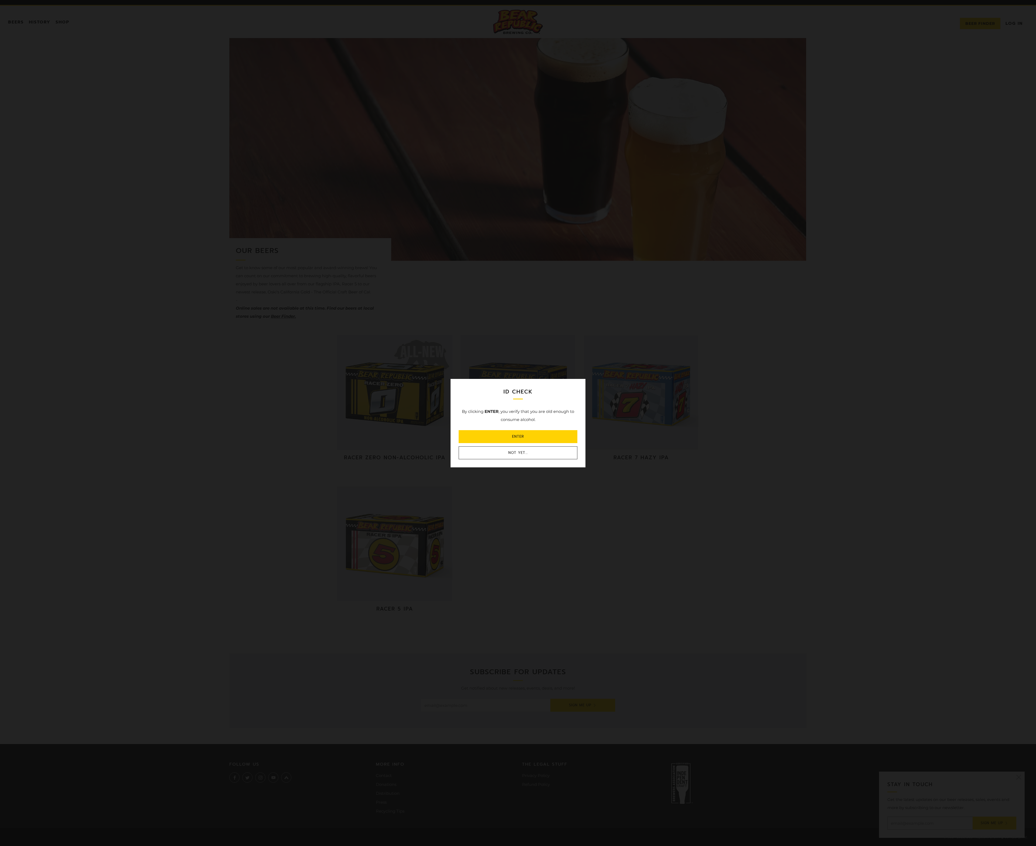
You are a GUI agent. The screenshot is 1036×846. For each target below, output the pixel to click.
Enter (518, 436)
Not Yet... (518, 452)
